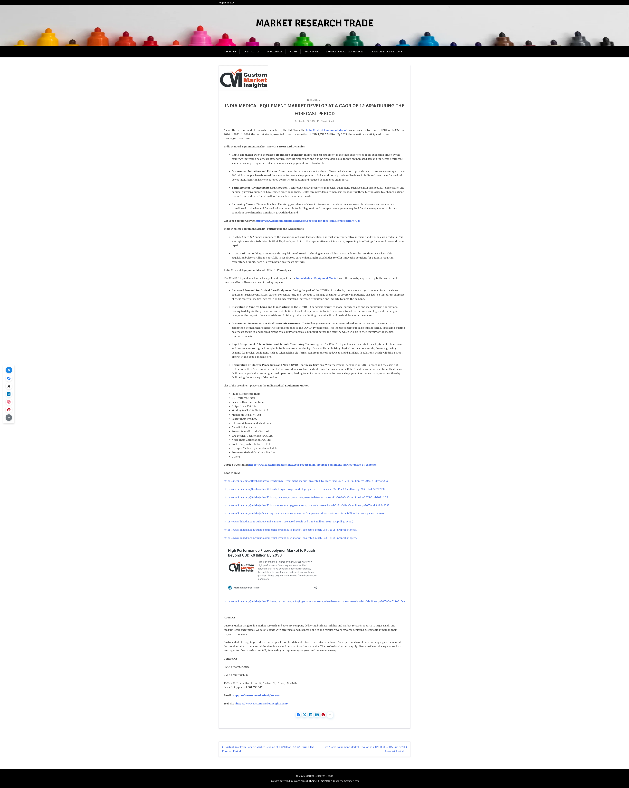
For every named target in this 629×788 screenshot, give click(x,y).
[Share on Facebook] (298, 714)
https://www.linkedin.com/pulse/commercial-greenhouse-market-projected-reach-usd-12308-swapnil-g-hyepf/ (290, 529)
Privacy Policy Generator (344, 51)
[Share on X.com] (304, 714)
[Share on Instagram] (317, 714)
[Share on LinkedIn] (310, 714)
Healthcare (316, 100)
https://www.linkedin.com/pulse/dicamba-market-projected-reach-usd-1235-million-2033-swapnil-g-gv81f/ (288, 521)
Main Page (312, 51)
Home (293, 51)
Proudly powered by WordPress (288, 781)
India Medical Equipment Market (317, 278)
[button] (330, 714)
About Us (230, 51)
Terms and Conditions (386, 51)
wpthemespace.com (348, 781)
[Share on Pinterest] (323, 714)
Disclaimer (274, 51)
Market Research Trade (314, 23)
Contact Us (252, 51)
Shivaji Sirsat (327, 121)
